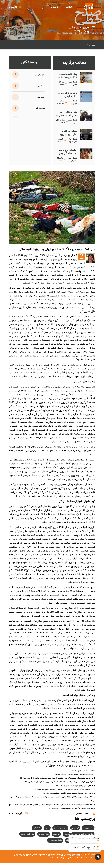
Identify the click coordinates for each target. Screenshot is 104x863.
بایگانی (69, 7)
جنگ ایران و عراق (60, 828)
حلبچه (47, 828)
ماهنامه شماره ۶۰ (55, 840)
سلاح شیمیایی (43, 834)
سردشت (56, 834)
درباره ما (54, 7)
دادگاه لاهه (37, 828)
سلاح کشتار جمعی (27, 834)
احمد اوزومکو (88, 828)
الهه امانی (75, 828)
